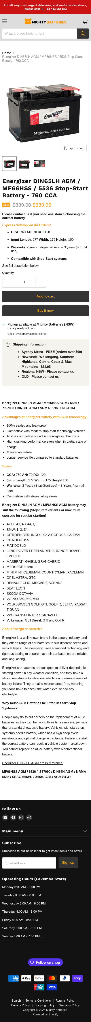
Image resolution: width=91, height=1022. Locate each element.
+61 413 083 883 (56, 9)
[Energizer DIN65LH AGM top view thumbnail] (39, 164)
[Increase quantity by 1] (41, 282)
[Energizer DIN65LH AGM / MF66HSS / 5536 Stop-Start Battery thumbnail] (9, 164)
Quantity (8, 272)
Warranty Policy (69, 1005)
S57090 (9, 408)
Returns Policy (65, 1000)
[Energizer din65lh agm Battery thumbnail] (24, 164)
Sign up (68, 862)
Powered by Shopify (45, 1014)
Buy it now (45, 310)
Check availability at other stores (27, 333)
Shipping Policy (45, 1005)
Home (6, 53)
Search (16, 1000)
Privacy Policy (20, 1005)
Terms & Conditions (38, 1000)
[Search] (83, 33)
